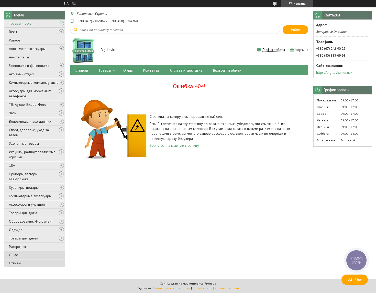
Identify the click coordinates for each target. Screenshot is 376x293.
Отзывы (15, 263)
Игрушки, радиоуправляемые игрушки (32, 154)
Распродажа (18, 246)
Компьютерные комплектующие (34, 82)
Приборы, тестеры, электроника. (23, 176)
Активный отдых (21, 74)
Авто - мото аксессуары (27, 48)
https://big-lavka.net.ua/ (334, 72)
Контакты (151, 70)
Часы (13, 113)
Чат (358, 280)
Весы (13, 31)
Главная (81, 70)
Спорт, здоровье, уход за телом (29, 132)
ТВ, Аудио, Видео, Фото (27, 104)
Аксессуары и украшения (28, 204)
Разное (14, 40)
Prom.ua (210, 283)
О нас (13, 255)
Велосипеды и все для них (30, 121)
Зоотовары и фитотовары (29, 65)
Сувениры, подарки (24, 187)
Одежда (15, 229)
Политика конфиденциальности (216, 288)
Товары (104, 70)
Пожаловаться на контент (171, 288)
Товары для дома (23, 213)
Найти (295, 30)
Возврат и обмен (227, 70)
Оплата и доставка (186, 70)
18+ (12, 165)
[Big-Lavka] (83, 50)
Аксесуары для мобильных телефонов (30, 93)
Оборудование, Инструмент (31, 221)
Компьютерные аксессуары (30, 196)
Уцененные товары (24, 143)
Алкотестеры (19, 57)
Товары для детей (23, 238)
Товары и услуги (22, 23)
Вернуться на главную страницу (174, 145)
